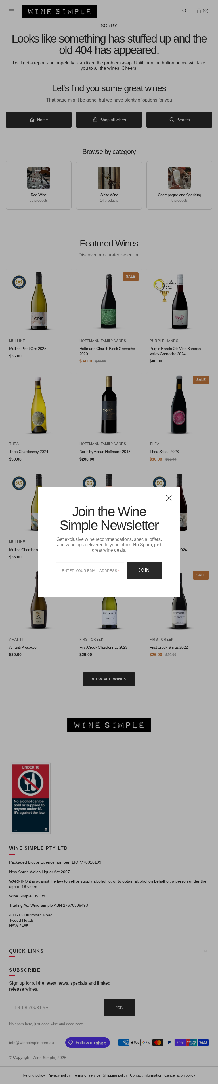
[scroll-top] (205, 1071)
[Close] (168, 498)
